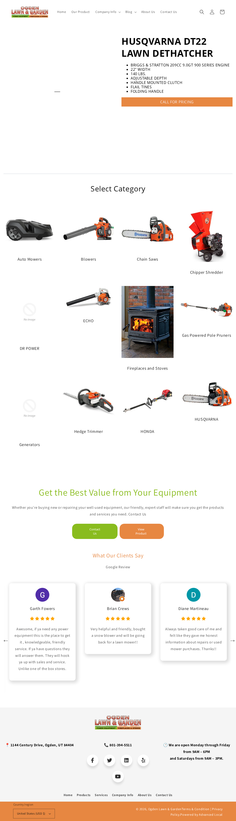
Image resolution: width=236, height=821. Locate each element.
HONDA (147, 431)
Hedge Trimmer (88, 431)
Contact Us (94, 531)
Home (68, 795)
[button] (202, 12)
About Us (145, 795)
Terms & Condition (195, 809)
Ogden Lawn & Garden (165, 809)
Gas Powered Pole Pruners (206, 335)
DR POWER (29, 348)
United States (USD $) (31, 813)
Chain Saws (147, 259)
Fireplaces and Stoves (147, 368)
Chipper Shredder (206, 272)
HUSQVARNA (206, 419)
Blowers (88, 259)
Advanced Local (211, 814)
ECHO (88, 320)
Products (84, 795)
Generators (29, 444)
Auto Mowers (30, 259)
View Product (141, 531)
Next (231, 638)
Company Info (122, 795)
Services (101, 795)
